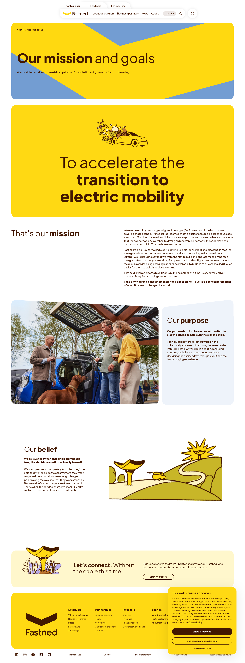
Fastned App (74, 626)
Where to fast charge (78, 615)
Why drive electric (160, 615)
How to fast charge (77, 619)
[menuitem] (103, 13)
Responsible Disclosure (220, 654)
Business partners (128, 13)
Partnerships (103, 609)
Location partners (103, 13)
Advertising (100, 622)
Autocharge (74, 630)
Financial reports (130, 622)
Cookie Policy (195, 622)
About (155, 13)
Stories (156, 609)
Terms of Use (75, 654)
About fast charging (161, 622)
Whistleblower (180, 654)
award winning (144, 263)
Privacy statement (142, 654)
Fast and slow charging (162, 619)
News (144, 13)
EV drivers (74, 609)
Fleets (98, 619)
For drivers (95, 5)
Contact (99, 630)
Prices (71, 622)
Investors (129, 609)
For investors (118, 5)
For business (73, 5)
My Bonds (127, 619)
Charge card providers (105, 626)
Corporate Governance (134, 626)
